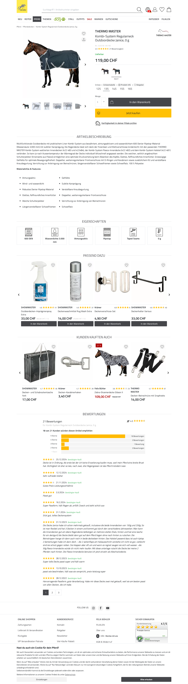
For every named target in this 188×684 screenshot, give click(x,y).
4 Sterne (54, 439)
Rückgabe (22, 635)
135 (106, 89)
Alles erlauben (146, 679)
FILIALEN (100, 624)
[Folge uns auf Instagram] (93, 608)
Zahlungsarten (25, 624)
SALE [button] (89, 19)
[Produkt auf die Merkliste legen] (83, 33)
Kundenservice (65, 619)
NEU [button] (20, 19)
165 (130, 89)
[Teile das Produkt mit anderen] (83, 39)
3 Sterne (54, 443)
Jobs (107, 635)
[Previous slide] (19, 64)
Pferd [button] (37, 19)
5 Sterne (54, 435)
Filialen (166, 19)
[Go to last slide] (19, 294)
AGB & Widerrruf (104, 641)
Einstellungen (41, 679)
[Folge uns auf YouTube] (108, 608)
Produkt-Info (126, 84)
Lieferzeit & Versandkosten (30, 630)
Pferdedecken (28, 26)
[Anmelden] (154, 9)
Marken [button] (98, 19)
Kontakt (60, 624)
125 (98, 89)
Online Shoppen (26, 619)
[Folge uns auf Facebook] (100, 608)
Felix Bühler (103, 619)
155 (122, 89)
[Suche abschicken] (140, 10)
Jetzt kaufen (133, 113)
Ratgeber (140, 84)
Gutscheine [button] (112, 19)
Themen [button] (47, 19)
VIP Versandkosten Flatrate (30, 641)
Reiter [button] (27, 19)
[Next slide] (85, 64)
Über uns (100, 630)
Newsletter (62, 635)
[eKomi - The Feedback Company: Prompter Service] (151, 632)
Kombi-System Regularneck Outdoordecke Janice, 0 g (56, 26)
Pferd (19, 26)
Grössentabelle (109, 84)
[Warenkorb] (169, 9)
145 (114, 89)
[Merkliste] (162, 9)
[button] (60, 19)
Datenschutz (70, 674)
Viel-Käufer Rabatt (65, 641)
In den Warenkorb (39, 323)
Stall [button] (71, 19)
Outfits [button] (81, 19)
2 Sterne (54, 447)
